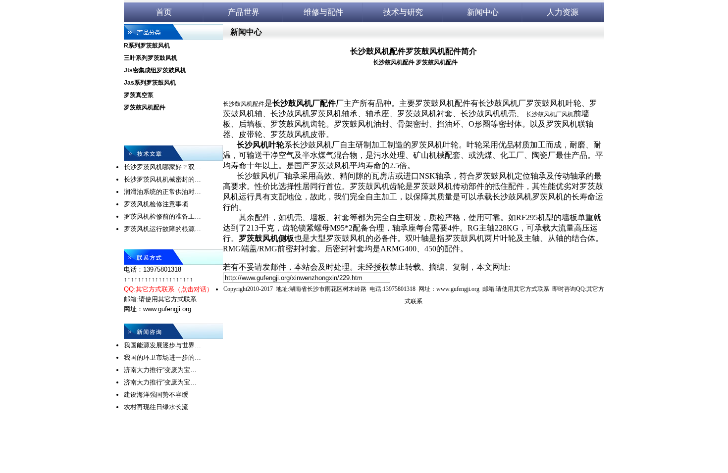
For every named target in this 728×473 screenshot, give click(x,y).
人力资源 (562, 12)
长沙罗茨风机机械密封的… (162, 179)
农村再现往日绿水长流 (156, 407)
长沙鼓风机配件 (394, 62)
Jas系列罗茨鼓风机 (150, 82)
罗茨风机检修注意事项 (156, 204)
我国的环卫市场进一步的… (162, 357)
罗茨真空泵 (139, 95)
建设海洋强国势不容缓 (156, 394)
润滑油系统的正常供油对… (162, 191)
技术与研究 (403, 12)
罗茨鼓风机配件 (144, 107)
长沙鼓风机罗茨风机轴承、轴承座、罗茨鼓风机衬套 (361, 113)
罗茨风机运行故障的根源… (162, 229)
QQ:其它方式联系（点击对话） (168, 289)
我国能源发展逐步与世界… (162, 345)
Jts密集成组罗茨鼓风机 (155, 70)
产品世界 (244, 12)
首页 (164, 12)
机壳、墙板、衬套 (318, 217)
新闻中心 (483, 12)
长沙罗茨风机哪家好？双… (162, 167)
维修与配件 (323, 12)
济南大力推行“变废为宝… (160, 370)
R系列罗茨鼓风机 (147, 45)
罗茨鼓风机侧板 (266, 238)
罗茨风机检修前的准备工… (162, 216)
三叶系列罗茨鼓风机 (150, 57)
